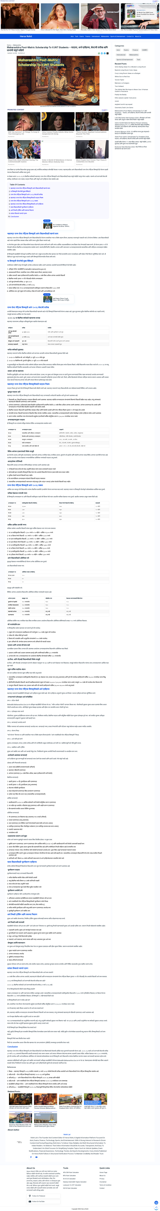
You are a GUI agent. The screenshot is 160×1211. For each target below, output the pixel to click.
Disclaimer (103, 1182)
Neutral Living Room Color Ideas (126, 70)
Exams (82, 36)
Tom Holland (119, 86)
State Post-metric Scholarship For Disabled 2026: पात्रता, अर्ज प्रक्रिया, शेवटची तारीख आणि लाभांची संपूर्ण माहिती (132, 137)
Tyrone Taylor (119, 80)
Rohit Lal (22, 53)
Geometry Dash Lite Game (124, 107)
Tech (76, 36)
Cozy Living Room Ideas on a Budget (127, 73)
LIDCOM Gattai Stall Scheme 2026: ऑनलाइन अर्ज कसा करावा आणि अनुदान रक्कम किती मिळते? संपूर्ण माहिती (132, 118)
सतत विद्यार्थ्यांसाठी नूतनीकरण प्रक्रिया (22, 207)
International (96, 36)
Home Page (103, 1172)
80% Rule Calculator (69, 1175)
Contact (102, 1188)
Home (9, 45)
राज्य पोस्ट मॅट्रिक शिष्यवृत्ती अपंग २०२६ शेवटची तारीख (27, 194)
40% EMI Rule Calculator (71, 1172)
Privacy (102, 1179)
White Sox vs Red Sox (122, 76)
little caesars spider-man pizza (125, 98)
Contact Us (130, 36)
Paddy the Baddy (120, 95)
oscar (117, 101)
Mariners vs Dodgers (122, 83)
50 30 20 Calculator (69, 1179)
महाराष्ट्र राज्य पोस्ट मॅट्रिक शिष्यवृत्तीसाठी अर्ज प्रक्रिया (27, 204)
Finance (87, 36)
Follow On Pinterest (38, 1196)
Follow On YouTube (38, 1201)
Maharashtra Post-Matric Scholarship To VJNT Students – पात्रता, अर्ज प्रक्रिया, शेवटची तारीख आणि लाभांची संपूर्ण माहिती (133, 112)
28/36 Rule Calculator (70, 1188)
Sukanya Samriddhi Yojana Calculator (74, 1182)
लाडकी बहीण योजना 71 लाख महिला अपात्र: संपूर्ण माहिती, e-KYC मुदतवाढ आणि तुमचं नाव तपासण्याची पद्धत (133, 143)
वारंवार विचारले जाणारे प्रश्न (19, 213)
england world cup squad (123, 104)
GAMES (144, 50)
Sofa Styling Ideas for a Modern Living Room (130, 67)
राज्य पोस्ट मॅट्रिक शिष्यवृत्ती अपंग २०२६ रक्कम (24, 201)
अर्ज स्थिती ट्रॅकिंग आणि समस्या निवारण (22, 210)
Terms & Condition (105, 1185)
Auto (72, 36)
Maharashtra (105, 36)
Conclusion (15, 216)
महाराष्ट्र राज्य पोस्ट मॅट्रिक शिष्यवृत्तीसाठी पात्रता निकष (27, 198)
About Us (138, 36)
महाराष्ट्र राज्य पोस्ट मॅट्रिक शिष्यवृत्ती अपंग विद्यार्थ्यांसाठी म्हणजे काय (30, 188)
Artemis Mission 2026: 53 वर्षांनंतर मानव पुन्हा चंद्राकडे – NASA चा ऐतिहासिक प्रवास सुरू (132, 132)
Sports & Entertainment (117, 36)
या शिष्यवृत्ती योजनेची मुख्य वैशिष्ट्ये (20, 191)
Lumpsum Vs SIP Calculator (72, 1185)
